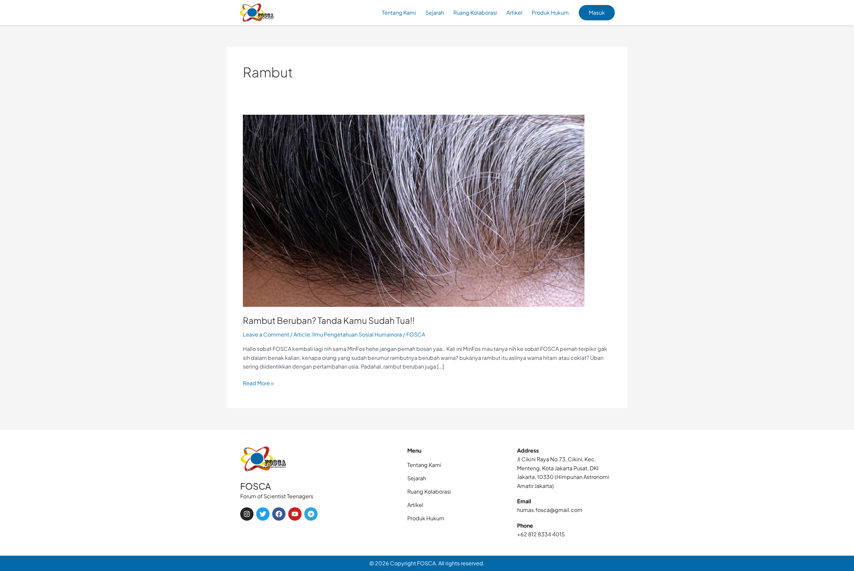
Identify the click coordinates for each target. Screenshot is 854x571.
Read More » (258, 383)
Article (302, 334)
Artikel (514, 12)
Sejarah (434, 12)
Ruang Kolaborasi (475, 12)
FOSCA (255, 486)
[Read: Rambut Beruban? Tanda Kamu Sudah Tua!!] (413, 209)
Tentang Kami (399, 12)
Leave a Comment (266, 334)
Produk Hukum (550, 12)
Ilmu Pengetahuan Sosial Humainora (357, 334)
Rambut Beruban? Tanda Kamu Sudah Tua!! (329, 320)
